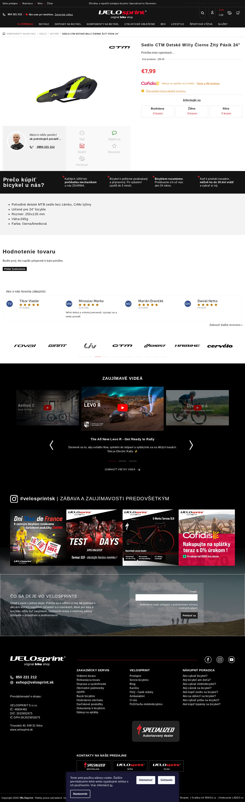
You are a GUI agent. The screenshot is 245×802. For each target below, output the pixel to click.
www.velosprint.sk (21, 729)
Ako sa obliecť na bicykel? (199, 696)
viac (240, 3)
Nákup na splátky (87, 712)
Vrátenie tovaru (86, 675)
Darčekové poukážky (90, 704)
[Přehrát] (47, 407)
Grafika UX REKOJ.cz (204, 797)
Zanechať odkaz (64, 14)
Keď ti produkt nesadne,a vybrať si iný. (217, 182)
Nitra (40, 3)
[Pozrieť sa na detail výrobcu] (119, 47)
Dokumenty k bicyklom (91, 708)
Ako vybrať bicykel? (195, 675)
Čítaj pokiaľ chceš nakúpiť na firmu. (166, 91)
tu (111, 785)
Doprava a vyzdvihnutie (91, 684)
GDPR (81, 692)
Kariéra (134, 688)
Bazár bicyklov (86, 696)
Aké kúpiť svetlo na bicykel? (200, 692)
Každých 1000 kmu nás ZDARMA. (81, 182)
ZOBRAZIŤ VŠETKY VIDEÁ (120, 469)
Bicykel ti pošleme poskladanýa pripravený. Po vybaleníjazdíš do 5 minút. (129, 182)
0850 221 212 (45, 147)
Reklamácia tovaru (88, 679)
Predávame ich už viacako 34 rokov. (169, 182)
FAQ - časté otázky (141, 692)
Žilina (50, 3)
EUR (221, 10)
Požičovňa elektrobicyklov (146, 704)
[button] (81, 355)
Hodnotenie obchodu (90, 700)
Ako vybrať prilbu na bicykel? (201, 700)
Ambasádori (137, 696)
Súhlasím (166, 780)
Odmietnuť (146, 780)
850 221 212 (15, 14)
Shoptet (184, 797)
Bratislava (27, 3)
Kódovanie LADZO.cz (231, 797)
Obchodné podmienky (90, 688)
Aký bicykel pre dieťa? (197, 679)
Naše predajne (10, 3)
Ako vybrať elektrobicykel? (199, 684)
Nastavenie (80, 793)
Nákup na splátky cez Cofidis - (190, 83)
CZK (221, 15)
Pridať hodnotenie (14, 269)
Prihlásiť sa (189, 615)
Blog (133, 684)
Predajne (135, 675)
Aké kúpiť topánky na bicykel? (202, 704)
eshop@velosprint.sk (35, 682)
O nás (133, 700)
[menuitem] (25, 24)
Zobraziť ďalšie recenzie (224, 324)
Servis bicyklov (139, 679)
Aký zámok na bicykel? (197, 688)
